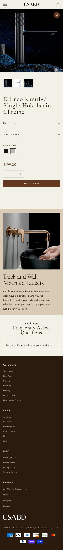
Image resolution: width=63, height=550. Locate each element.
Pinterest (6, 506)
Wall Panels (8, 371)
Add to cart (32, 183)
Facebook (7, 494)
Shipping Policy (9, 457)
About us (7, 416)
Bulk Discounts (9, 426)
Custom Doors (9, 431)
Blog (5, 436)
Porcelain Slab (9, 395)
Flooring (6, 390)
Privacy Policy (9, 467)
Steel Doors (8, 376)
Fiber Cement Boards (12, 400)
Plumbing (7, 385)
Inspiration (7, 421)
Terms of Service (10, 472)
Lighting (6, 380)
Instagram (7, 500)
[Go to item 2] (18, 83)
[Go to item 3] (28, 83)
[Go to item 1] (7, 83)
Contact (6, 441)
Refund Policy (9, 462)
